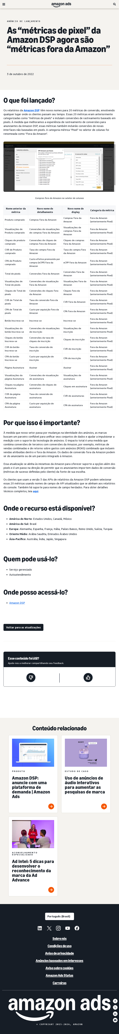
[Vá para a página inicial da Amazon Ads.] (59, 1008)
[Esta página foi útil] (88, 678)
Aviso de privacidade (59, 953)
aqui (35, 491)
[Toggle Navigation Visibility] (4, 4)
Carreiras (59, 983)
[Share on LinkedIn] (115, 1013)
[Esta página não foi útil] (31, 678)
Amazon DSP (32, 110)
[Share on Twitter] (115, 1007)
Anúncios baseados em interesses (59, 961)
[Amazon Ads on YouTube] (67, 928)
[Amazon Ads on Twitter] (49, 928)
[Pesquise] (114, 4)
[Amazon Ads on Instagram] (58, 928)
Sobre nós (60, 938)
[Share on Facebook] (115, 1001)
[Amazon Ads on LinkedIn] (39, 928)
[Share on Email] (115, 1020)
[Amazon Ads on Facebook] (77, 928)
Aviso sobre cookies (59, 968)
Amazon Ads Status (59, 975)
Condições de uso (60, 946)
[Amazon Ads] (59, 4)
